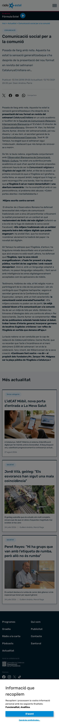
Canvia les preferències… (29, 720)
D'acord (30, 713)
